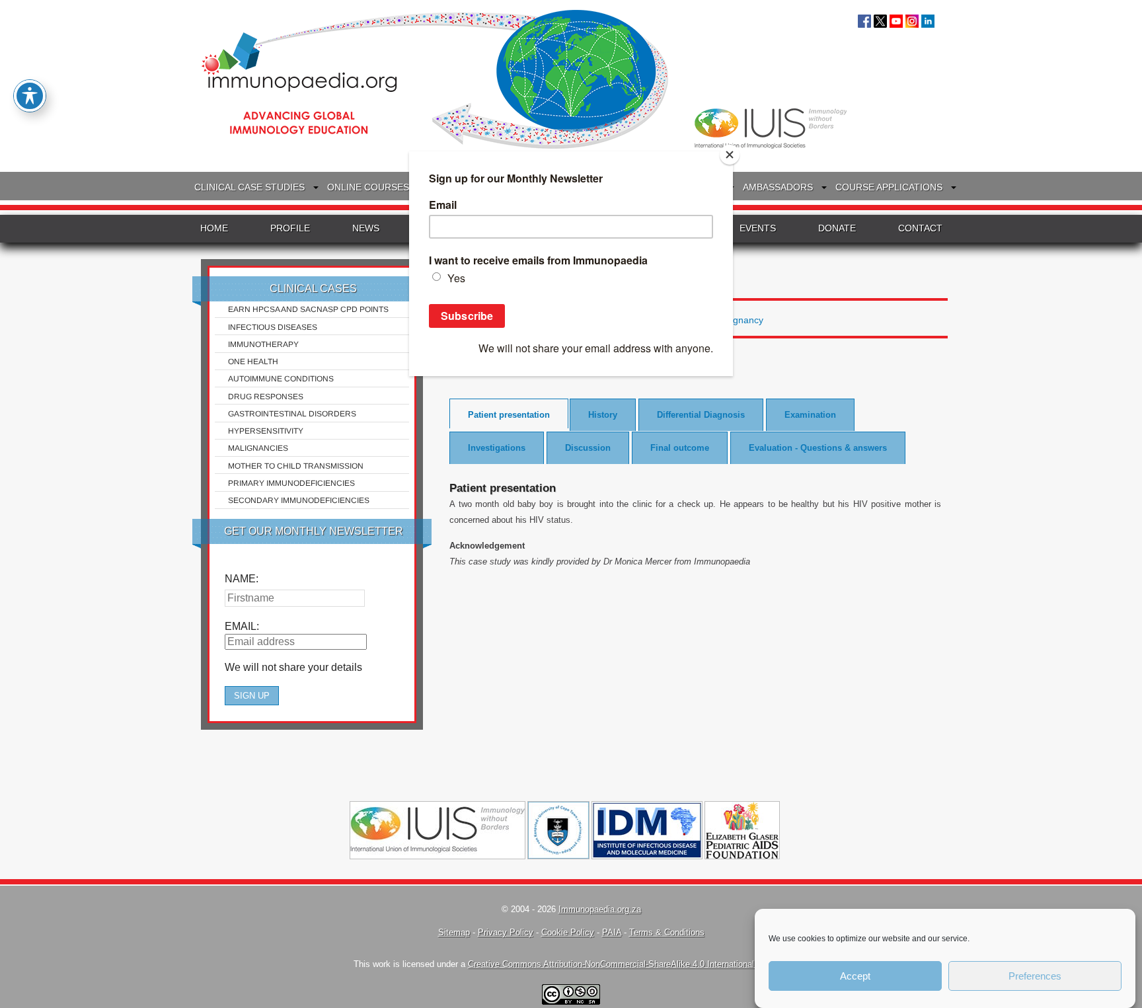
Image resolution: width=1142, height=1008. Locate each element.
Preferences (1035, 976)
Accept (855, 976)
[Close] (730, 155)
